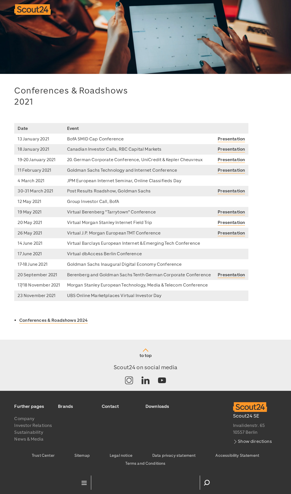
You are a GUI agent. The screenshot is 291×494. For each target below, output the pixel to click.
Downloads (157, 406)
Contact (110, 406)
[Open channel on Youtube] (162, 380)
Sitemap (82, 455)
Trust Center (43, 455)
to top (146, 355)
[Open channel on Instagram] (129, 380)
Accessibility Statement (237, 455)
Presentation (231, 139)
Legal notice (121, 455)
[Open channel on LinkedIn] (145, 380)
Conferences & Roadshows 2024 (53, 320)
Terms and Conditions (145, 463)
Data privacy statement (174, 455)
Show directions (255, 441)
